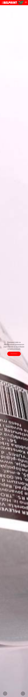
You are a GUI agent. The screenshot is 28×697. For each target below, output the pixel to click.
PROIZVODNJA (14, 353)
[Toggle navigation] (26, 2)
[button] (5, 693)
